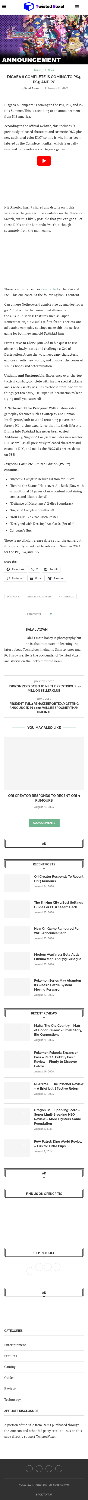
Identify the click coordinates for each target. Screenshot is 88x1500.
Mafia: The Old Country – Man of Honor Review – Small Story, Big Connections (58, 1030)
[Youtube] (48, 1468)
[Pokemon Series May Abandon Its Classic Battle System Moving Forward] (17, 987)
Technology (12, 1399)
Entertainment (15, 1345)
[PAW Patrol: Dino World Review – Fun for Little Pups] (17, 1148)
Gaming (10, 1366)
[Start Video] (44, 178)
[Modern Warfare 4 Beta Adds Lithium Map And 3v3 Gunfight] (17, 961)
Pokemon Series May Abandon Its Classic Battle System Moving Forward (57, 985)
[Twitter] (39, 1468)
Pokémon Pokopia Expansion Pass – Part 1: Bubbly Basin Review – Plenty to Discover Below (56, 1059)
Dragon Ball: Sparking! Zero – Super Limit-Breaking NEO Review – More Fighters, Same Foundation (57, 1116)
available (49, 289)
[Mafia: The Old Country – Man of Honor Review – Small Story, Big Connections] (17, 1032)
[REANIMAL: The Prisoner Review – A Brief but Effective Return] (17, 1090)
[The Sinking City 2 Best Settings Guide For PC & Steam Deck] (17, 909)
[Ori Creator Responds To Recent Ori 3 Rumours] (44, 763)
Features (10, 1356)
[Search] (84, 6)
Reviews (10, 1388)
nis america (66, 596)
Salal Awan (31, 88)
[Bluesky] (58, 1468)
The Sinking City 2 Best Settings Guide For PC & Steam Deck (58, 905)
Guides (9, 1377)
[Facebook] (29, 1468)
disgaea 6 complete (38, 596)
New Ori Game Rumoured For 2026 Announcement (57, 931)
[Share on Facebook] (56, 614)
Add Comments (44, 822)
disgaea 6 (13, 596)
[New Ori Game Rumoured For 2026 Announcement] (17, 935)
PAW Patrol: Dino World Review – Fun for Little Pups (58, 1144)
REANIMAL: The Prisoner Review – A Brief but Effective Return (59, 1086)
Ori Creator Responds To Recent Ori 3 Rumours (59, 879)
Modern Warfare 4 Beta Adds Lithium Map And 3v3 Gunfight (57, 957)
